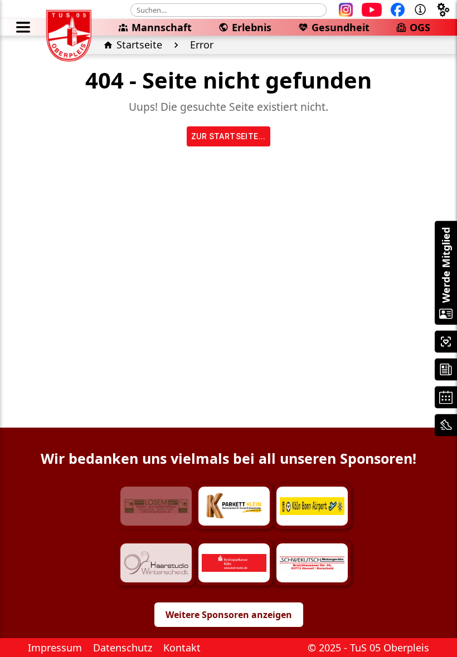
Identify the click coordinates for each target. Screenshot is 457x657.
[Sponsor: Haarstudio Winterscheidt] (156, 563)
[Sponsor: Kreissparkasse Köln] (234, 563)
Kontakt (182, 647)
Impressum (55, 647)
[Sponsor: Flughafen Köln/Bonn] (312, 506)
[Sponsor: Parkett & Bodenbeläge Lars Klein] (234, 506)
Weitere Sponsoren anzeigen (229, 615)
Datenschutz (122, 647)
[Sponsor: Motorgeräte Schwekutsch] (312, 563)
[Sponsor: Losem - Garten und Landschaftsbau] (156, 506)
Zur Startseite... (228, 136)
